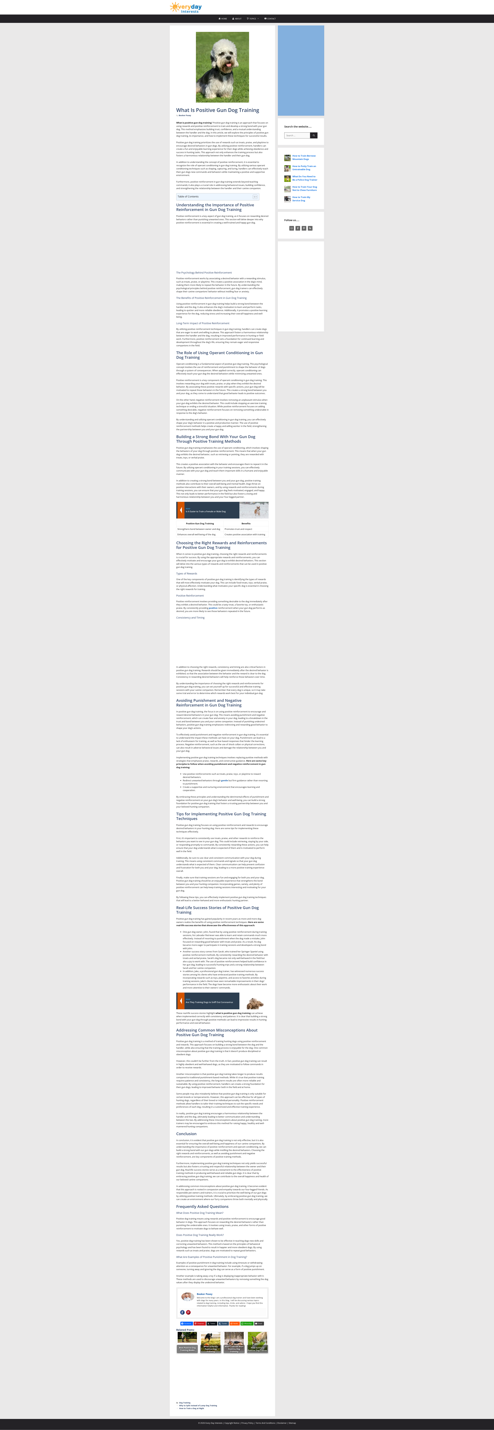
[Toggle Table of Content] (254, 197)
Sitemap (292, 1423)
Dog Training (184, 1402)
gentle (224, 780)
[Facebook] (182, 1312)
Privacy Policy (247, 1423)
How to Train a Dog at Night (191, 1408)
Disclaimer (282, 1423)
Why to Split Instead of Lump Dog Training (198, 1405)
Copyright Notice (231, 1423)
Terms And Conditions (265, 1423)
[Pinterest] (188, 1312)
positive (213, 607)
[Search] (313, 135)
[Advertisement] (277, 7)
